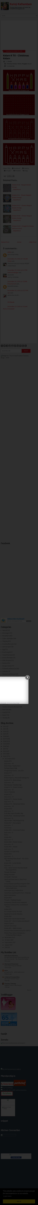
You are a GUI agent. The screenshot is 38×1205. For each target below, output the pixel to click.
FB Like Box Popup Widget (13, 703)
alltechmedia (3, 703)
